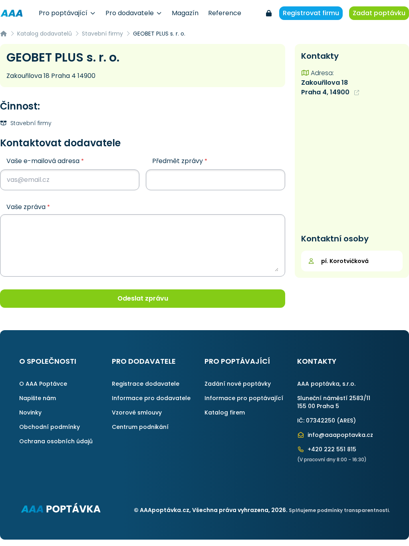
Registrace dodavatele (145, 384)
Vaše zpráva (28, 207)
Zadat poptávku (379, 13)
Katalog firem (224, 412)
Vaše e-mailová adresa (45, 160)
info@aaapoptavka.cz (339, 435)
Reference (224, 13)
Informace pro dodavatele (151, 398)
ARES (346, 420)
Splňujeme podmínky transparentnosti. (339, 510)
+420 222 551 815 (331, 449)
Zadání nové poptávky (237, 384)
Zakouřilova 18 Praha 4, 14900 (326, 87)
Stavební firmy (102, 34)
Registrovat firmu (311, 13)
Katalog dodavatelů (44, 34)
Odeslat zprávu (142, 298)
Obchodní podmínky (49, 427)
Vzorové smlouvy (137, 412)
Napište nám (37, 398)
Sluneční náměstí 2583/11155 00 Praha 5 (333, 402)
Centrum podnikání (140, 427)
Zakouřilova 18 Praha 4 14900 (50, 75)
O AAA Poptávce (43, 384)
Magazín (185, 13)
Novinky (30, 412)
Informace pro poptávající (243, 398)
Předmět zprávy (179, 160)
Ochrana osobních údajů (56, 441)
